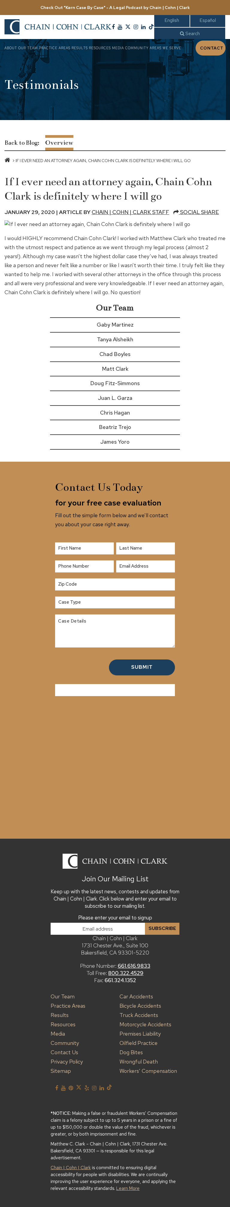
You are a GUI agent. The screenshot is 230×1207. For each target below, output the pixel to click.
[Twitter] (128, 27)
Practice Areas (54, 48)
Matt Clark (115, 368)
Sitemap (61, 1070)
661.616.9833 (134, 965)
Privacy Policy (67, 1061)
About (10, 48)
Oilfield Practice (138, 1043)
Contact (211, 48)
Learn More (128, 1188)
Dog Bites (131, 1052)
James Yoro (115, 441)
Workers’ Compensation (148, 1070)
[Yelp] (86, 1088)
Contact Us (64, 1052)
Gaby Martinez (115, 324)
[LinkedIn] (143, 27)
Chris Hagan (115, 412)
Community (137, 48)
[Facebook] (113, 27)
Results (80, 48)
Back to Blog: (21, 142)
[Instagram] (136, 27)
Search (192, 33)
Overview (59, 142)
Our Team (28, 48)
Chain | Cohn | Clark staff (130, 212)
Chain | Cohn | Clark (71, 1168)
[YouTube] (120, 27)
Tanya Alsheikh (115, 339)
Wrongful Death (138, 1061)
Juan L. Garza (115, 397)
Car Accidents (136, 996)
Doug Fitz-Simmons (115, 383)
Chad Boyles (115, 354)
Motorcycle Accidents (145, 1024)
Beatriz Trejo (115, 427)
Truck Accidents (138, 1015)
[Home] (7, 160)
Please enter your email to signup (115, 917)
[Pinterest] (71, 1088)
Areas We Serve (165, 48)
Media (118, 48)
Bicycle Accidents (140, 1005)
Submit (142, 667)
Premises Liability (140, 1033)
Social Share (199, 212)
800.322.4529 (125, 973)
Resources (100, 48)
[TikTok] (151, 27)
